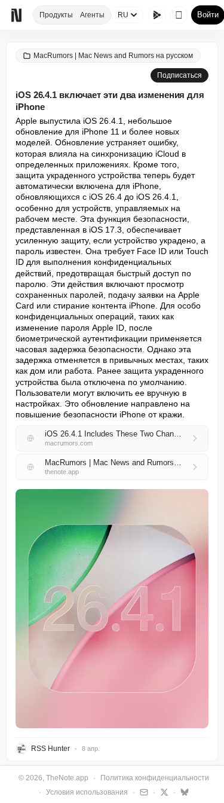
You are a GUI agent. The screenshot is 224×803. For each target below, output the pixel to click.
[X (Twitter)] (162, 791)
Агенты (92, 15)
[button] (112, 608)
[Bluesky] (183, 791)
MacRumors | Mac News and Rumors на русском (113, 55)
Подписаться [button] (179, 75)
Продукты (56, 15)
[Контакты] (142, 791)
